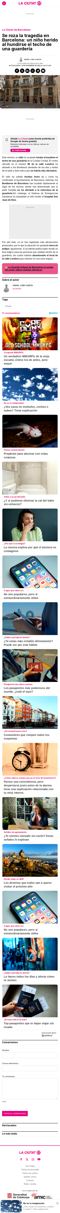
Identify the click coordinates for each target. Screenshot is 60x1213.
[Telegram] (38, 71)
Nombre (5, 1050)
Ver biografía (17, 288)
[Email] (43, 71)
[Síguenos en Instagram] (33, 1159)
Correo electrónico (10, 1063)
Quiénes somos (30, 1177)
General (8, 306)
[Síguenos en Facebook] (21, 1159)
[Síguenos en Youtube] (39, 1159)
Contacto (30, 1180)
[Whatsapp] (32, 71)
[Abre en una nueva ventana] (18, 1196)
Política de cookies (30, 1173)
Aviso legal (30, 1166)
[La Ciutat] (30, 3)
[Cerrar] (57, 1203)
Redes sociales (30, 1184)
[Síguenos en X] (27, 1159)
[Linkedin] (27, 71)
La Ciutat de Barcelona (16, 29)
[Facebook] (17, 71)
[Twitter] (22, 71)
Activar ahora (19, 150)
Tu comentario (8, 1076)
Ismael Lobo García (32, 59)
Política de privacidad (30, 1170)
